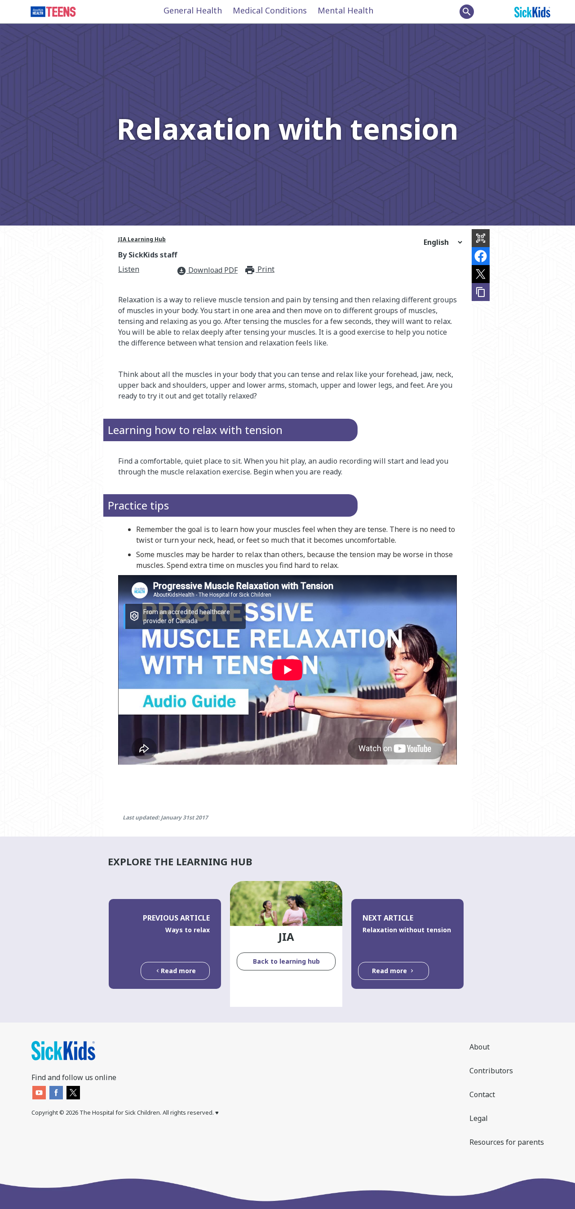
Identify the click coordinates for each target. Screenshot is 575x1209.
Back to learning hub (286, 961)
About (479, 1047)
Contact (482, 1094)
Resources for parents (506, 1142)
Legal (478, 1118)
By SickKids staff (147, 255)
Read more (178, 970)
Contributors (491, 1071)
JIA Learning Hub (142, 239)
